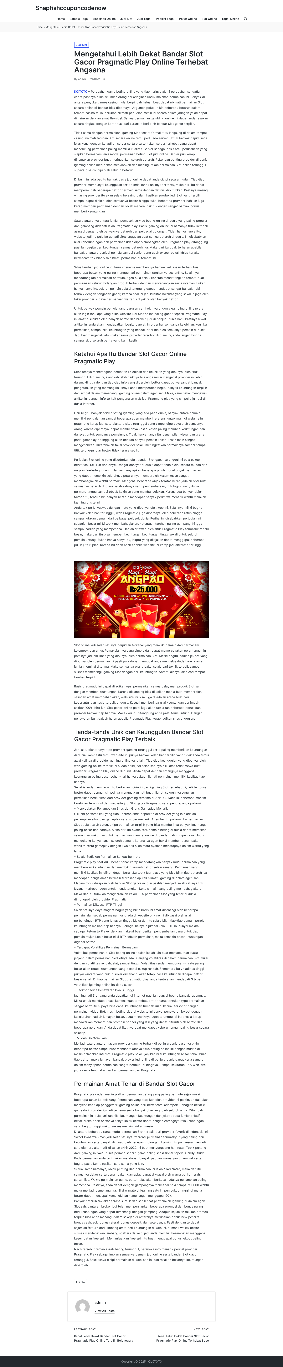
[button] (105, 1310)
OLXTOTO (155, 1361)
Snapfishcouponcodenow (71, 8)
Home (39, 27)
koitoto (80, 1282)
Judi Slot (81, 44)
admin (100, 1302)
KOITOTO (80, 91)
